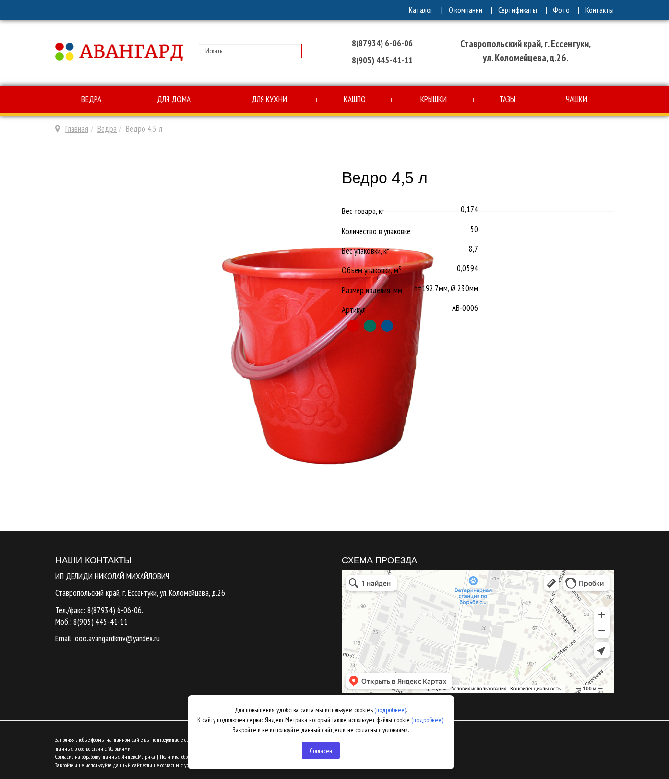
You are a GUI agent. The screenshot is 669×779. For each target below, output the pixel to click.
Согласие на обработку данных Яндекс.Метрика (105, 756)
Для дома (174, 99)
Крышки (433, 99)
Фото (561, 10)
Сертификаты (517, 10)
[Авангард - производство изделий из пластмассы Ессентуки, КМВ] (119, 53)
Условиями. (119, 748)
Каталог (421, 10)
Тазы (507, 99)
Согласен (321, 750)
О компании (465, 10)
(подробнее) (390, 710)
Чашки (576, 99)
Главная (76, 128)
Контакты (599, 10)
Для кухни (269, 99)
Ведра (91, 99)
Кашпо (355, 99)
